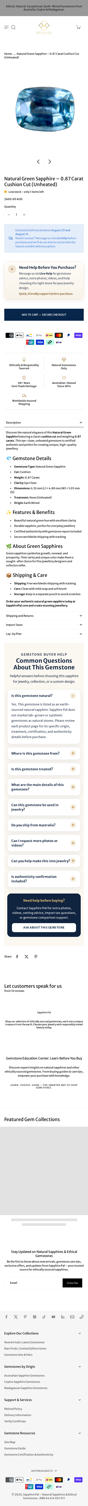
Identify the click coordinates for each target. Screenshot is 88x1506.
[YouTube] (53, 1317)
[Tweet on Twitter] (26, 956)
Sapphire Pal (31, 1494)
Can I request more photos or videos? (34, 843)
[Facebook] (6, 1317)
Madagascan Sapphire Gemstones (25, 1388)
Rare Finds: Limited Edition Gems (25, 1348)
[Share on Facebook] (17, 956)
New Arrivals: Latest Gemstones (24, 1342)
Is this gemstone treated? (32, 769)
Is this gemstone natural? (32, 696)
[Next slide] (49, 161)
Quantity (10, 206)
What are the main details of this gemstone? (37, 787)
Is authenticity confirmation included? (34, 879)
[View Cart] (78, 27)
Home (8, 53)
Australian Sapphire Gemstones (24, 1375)
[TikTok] (44, 1317)
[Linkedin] (62, 1317)
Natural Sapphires (53, 1494)
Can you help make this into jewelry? (40, 861)
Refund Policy (13, 1408)
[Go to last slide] (38, 161)
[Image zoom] (44, 110)
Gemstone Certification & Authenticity (28, 1454)
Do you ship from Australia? (33, 825)
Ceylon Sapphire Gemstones (22, 1381)
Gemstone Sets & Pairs (18, 1354)
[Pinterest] (25, 1317)
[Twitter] (16, 1317)
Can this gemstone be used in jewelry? (35, 807)
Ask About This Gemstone (44, 927)
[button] (44, 315)
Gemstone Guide (15, 1448)
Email (13, 1282)
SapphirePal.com (17, 605)
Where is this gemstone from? (35, 753)
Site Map (9, 1442)
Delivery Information (17, 1415)
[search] (13, 27)
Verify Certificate (15, 1421)
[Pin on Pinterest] (36, 956)
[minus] (8, 214)
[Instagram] (34, 1317)
